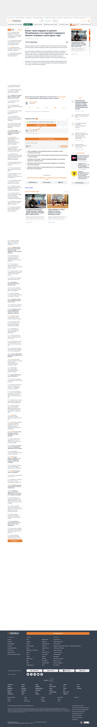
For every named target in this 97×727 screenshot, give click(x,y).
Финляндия (44, 660)
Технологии (45, 654)
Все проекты (57, 665)
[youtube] (38, 674)
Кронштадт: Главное (58, 658)
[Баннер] (28, 24)
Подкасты (44, 645)
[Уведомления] (85, 21)
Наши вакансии (11, 652)
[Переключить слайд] (89, 36)
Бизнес (28, 643)
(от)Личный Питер (20, 17)
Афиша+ (28, 641)
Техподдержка (11, 643)
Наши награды (75, 719)
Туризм (43, 656)
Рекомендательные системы (77, 713)
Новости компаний (32, 191)
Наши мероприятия (12, 648)
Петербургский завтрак (80, 17)
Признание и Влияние (50, 17)
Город (28, 656)
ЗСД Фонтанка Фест (68, 17)
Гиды (28, 654)
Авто (28, 639)
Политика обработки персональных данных (80, 707)
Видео (28, 648)
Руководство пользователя (77, 717)
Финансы (44, 658)
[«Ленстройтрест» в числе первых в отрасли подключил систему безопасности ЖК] (57, 201)
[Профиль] (88, 21)
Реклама (10, 645)
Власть (28, 652)
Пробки (48, 20)
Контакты (10, 641)
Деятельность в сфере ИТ (77, 715)
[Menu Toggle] (8, 21)
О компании (10, 650)
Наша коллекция (57, 650)
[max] (28, 674)
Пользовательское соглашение (78, 705)
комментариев (32, 42)
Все (9, 29)
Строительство (45, 652)
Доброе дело (30, 658)
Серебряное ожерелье (38, 17)
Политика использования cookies (78, 711)
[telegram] (31, 674)
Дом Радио (56, 656)
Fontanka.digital (57, 654)
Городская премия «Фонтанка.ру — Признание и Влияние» (67, 645)
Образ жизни (45, 639)
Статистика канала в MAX (14, 654)
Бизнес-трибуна (30, 645)
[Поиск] (82, 21)
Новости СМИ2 (29, 187)
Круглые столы (57, 660)
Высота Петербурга (58, 662)
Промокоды (80, 153)
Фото (43, 665)
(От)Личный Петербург (59, 648)
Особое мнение (45, 643)
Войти (30, 146)
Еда (27, 660)
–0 (66, 127)
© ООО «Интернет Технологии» (40, 722)
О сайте (9, 639)
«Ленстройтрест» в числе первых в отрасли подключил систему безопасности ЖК (56, 212)
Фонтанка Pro (57, 639)
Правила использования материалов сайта (80, 709)
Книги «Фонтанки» (58, 652)
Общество (44, 641)
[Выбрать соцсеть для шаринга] (67, 42)
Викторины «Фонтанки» (32, 650)
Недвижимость (30, 665)
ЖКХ (28, 662)
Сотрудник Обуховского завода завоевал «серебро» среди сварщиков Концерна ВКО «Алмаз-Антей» (35, 212)
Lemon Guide (60, 17)
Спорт (43, 650)
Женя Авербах (33, 102)
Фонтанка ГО (29, 17)
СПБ (13, 29)
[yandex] (41, 674)
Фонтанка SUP (11, 17)
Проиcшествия (45, 648)
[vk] (34, 674)
